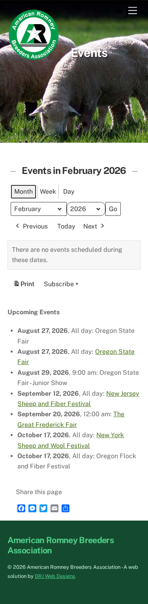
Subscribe (59, 284)
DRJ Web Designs (55, 576)
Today (66, 226)
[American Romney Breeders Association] (33, 57)
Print (23, 286)
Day (69, 191)
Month (23, 191)
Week (48, 191)
